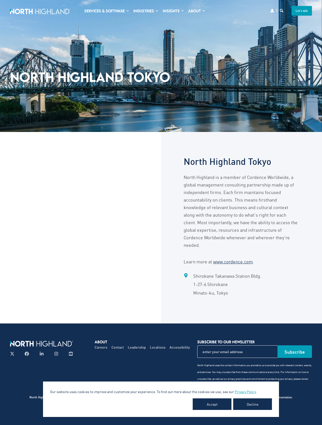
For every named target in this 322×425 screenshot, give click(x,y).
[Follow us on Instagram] (56, 354)
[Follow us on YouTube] (69, 354)
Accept (212, 404)
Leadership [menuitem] (137, 347)
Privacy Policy (245, 391)
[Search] (282, 10)
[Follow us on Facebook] (27, 354)
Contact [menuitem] (117, 347)
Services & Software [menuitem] (104, 11)
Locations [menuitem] (158, 347)
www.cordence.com (233, 261)
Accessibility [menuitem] (180, 347)
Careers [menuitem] (101, 347)
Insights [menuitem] (171, 11)
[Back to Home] (40, 11)
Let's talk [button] (302, 11)
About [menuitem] (194, 11)
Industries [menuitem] (143, 11)
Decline (252, 404)
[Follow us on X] (13, 354)
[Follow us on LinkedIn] (41, 354)
